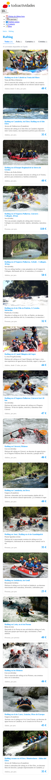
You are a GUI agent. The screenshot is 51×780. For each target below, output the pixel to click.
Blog (9, 26)
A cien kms (12, 19)
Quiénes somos (12, 22)
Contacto (10, 24)
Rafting (11, 31)
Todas (9, 42)
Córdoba (42, 42)
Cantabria (30, 42)
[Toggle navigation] (7, 12)
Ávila (19, 42)
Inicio (5, 31)
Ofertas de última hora (15, 16)
